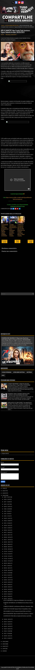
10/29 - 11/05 (7, 518)
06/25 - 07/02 (7, 561)
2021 (4, 644)
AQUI (17, 668)
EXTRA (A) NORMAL (16, 667)
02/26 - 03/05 (7, 619)
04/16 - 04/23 (7, 584)
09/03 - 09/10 (7, 537)
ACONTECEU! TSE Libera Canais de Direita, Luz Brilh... (17, 616)
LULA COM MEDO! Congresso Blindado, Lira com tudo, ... (18, 600)
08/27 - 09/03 (7, 539)
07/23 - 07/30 (7, 551)
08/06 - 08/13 (7, 546)
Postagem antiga (30, 241)
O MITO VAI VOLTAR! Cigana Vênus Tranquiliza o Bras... (17, 608)
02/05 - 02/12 (7, 626)
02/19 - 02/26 (7, 621)
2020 (4, 646)
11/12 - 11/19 (7, 513)
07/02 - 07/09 (7, 558)
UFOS (3, 375)
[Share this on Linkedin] (19, 208)
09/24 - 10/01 (7, 530)
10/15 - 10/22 (7, 523)
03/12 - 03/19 (7, 596)
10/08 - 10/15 (7, 525)
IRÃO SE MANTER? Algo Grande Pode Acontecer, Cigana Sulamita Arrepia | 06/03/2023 (15, 31)
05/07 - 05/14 (7, 577)
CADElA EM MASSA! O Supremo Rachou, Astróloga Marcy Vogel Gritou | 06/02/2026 (19, 384)
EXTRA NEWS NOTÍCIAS (11, 25)
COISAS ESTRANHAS (6, 372)
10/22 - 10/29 (7, 520)
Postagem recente (4, 241)
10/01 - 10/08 (7, 527)
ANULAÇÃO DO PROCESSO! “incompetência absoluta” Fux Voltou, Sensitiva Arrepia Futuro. (20, 403)
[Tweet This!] (13, 208)
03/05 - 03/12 (7, 598)
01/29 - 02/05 (7, 628)
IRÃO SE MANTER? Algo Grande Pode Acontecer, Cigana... (18, 613)
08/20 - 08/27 (7, 542)
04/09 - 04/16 (7, 586)
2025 (4, 490)
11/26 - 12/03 (7, 509)
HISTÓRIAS (29, 372)
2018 (4, 651)
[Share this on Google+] (15, 208)
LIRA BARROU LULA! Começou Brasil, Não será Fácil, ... (17, 611)
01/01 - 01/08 (7, 638)
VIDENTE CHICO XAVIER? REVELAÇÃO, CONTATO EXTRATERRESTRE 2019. (19, 394)
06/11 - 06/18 (7, 565)
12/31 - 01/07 (7, 497)
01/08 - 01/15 (7, 635)
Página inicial (17, 241)
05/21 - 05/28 (7, 572)
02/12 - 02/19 (7, 624)
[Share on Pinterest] (17, 208)
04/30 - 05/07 (7, 579)
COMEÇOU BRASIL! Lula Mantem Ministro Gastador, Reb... (18, 606)
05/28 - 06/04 (7, 570)
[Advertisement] (17, 313)
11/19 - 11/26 (7, 511)
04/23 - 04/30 (7, 582)
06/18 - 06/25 (7, 563)
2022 (4, 641)
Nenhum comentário (11, 34)
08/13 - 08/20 (7, 544)
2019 (4, 648)
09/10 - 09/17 (7, 534)
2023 (4, 495)
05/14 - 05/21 (7, 575)
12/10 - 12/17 (7, 504)
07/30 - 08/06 (7, 549)
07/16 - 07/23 (7, 553)
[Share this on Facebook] (11, 208)
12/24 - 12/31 (7, 499)
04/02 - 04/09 (7, 589)
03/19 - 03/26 (7, 594)
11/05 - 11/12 (7, 516)
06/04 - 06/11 (7, 568)
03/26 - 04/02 (7, 591)
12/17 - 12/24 (7, 501)
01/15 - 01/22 (7, 633)
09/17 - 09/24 (7, 532)
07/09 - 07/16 (7, 556)
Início (2, 25)
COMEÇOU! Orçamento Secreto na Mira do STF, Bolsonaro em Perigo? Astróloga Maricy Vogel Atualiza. (21, 230)
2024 (4, 493)
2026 (4, 488)
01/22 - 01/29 (7, 631)
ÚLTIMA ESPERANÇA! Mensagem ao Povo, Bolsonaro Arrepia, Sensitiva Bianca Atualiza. (13, 230)
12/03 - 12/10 (7, 506)
